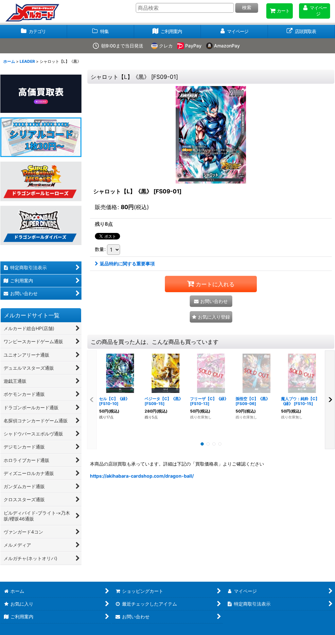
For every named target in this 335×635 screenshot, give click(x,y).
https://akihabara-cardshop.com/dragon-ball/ (142, 476)
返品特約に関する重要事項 (127, 263)
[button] (211, 317)
